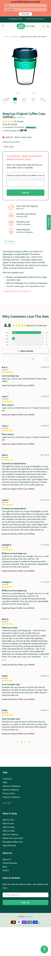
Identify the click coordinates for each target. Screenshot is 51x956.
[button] (44, 949)
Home (7, 36)
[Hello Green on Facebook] (6, 803)
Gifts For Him (8, 820)
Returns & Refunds (11, 789)
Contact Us (7, 778)
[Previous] (18, 93)
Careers (6, 870)
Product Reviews (10, 863)
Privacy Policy (9, 793)
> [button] (34, 741)
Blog (5, 866)
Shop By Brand (9, 845)
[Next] (33, 93)
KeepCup (15, 36)
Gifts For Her (8, 823)
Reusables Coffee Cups (13, 842)
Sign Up (26, 902)
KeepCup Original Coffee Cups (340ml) (18, 385)
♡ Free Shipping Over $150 (15, 19)
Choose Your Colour (11, 142)
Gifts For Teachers (10, 834)
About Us (7, 859)
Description (9, 241)
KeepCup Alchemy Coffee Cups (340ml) (18, 534)
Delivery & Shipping (11, 786)
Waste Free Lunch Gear (13, 838)
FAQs (5, 782)
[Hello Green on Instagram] (9, 803)
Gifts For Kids (8, 827)
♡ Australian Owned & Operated (34, 19)
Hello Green (28, 917)
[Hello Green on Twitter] (4, 803)
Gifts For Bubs (9, 831)
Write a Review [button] (26, 351)
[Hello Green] (25, 26)
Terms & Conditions (11, 797)
